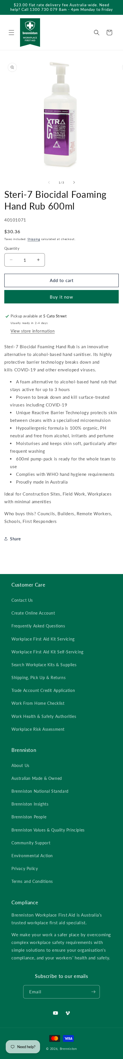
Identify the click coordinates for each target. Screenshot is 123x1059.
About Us (20, 765)
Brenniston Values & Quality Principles (48, 830)
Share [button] (15, 538)
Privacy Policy (24, 868)
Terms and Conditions (32, 881)
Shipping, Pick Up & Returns (38, 677)
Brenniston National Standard (40, 791)
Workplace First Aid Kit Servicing (43, 639)
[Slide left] (49, 182)
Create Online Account (33, 613)
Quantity (11, 248)
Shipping (33, 239)
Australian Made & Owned (36, 778)
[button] (11, 32)
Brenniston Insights (29, 804)
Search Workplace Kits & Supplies (43, 664)
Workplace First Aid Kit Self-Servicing (47, 651)
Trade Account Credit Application (43, 690)
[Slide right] (74, 182)
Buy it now (61, 296)
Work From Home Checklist (37, 703)
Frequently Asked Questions (38, 625)
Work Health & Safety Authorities (43, 716)
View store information (33, 331)
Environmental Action (32, 855)
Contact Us (22, 600)
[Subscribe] (93, 991)
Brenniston (68, 1048)
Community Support (30, 842)
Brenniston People (28, 816)
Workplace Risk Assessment (38, 729)
